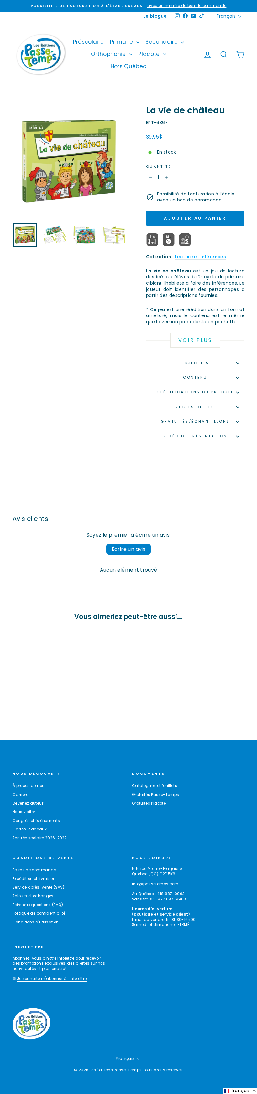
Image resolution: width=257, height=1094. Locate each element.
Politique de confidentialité (39, 913)
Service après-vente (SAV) (39, 887)
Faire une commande (34, 869)
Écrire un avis (129, 549)
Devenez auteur (28, 803)
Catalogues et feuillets (154, 785)
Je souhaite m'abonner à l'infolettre (52, 978)
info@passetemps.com (155, 884)
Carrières (22, 794)
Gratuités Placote (149, 803)
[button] (240, 1091)
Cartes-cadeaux (30, 829)
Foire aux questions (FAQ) (38, 904)
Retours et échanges (33, 896)
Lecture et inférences (200, 257)
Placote (149, 54)
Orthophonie (109, 54)
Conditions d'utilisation (36, 922)
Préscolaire (88, 42)
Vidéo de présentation (195, 436)
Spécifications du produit (195, 392)
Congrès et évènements (36, 820)
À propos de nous (30, 785)
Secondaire (162, 42)
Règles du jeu (195, 406)
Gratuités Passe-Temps (155, 794)
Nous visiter (24, 811)
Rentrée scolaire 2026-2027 (40, 837)
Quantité (158, 166)
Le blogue (155, 16)
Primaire (122, 42)
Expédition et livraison (34, 878)
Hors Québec (129, 66)
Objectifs (195, 362)
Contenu (195, 377)
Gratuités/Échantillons (195, 421)
